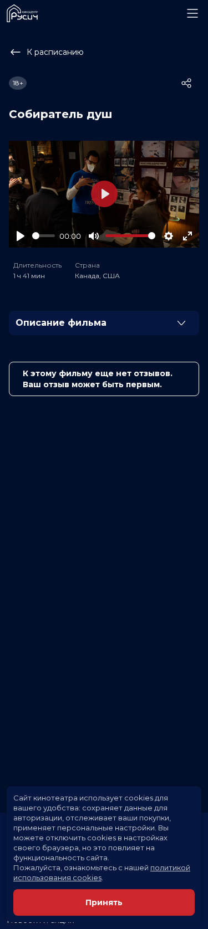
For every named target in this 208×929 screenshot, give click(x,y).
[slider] (43, 235)
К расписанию (55, 52)
